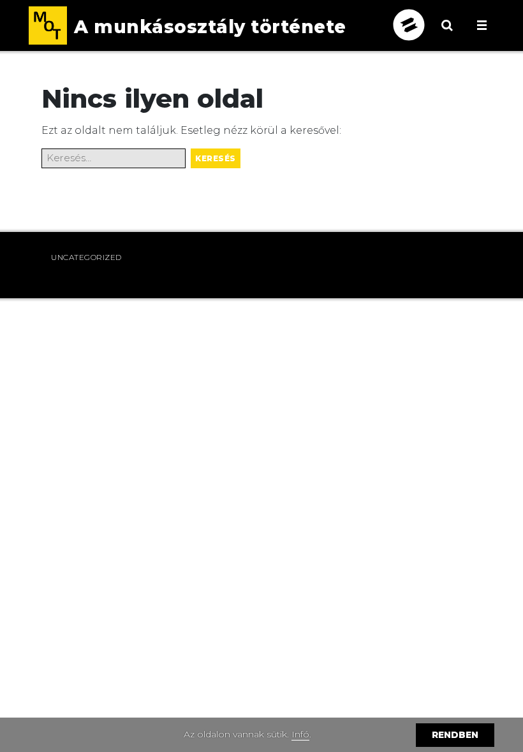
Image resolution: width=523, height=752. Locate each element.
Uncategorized (86, 257)
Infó (300, 734)
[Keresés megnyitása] (447, 35)
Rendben (455, 735)
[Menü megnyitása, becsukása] (482, 25)
